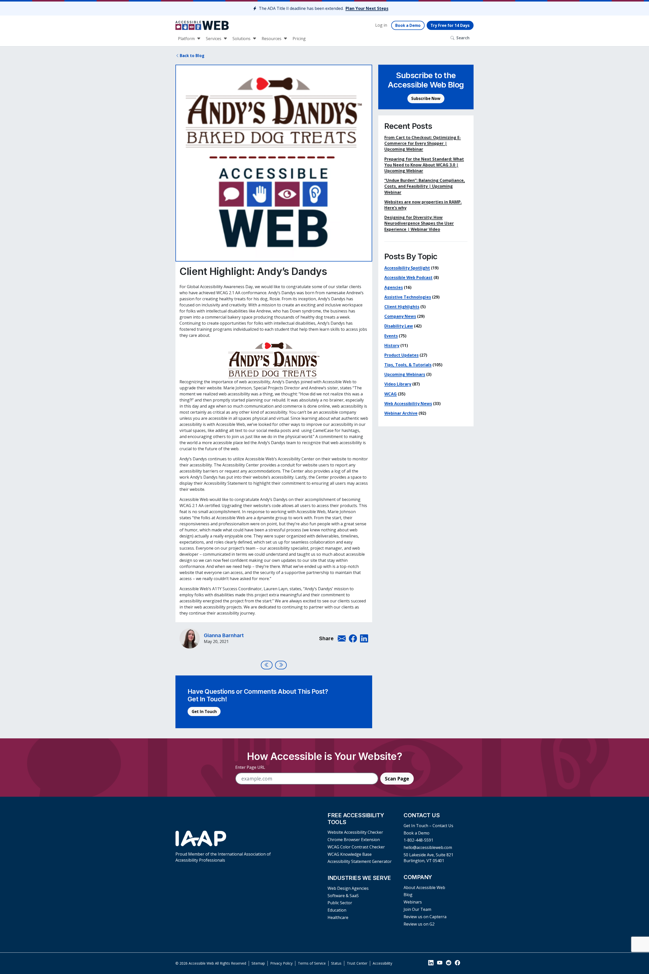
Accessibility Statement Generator (360, 861)
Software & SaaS (343, 895)
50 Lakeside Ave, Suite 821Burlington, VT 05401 (428, 857)
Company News (400, 316)
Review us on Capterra (425, 916)
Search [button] (463, 37)
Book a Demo (408, 25)
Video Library (397, 384)
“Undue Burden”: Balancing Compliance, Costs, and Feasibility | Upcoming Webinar (424, 186)
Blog (408, 894)
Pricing (299, 38)
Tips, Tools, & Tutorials (407, 365)
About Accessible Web (424, 887)
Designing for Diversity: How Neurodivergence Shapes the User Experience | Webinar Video (419, 223)
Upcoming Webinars (404, 374)
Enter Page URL (250, 767)
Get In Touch (204, 711)
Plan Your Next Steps (367, 8)
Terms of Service (312, 963)
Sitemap (258, 963)
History (391, 345)
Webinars (413, 902)
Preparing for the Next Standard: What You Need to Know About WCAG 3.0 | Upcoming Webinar (424, 164)
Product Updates (401, 355)
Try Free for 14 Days (450, 25)
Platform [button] (187, 38)
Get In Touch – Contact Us (428, 825)
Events (391, 336)
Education (337, 910)
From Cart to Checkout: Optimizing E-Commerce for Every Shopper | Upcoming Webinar (422, 143)
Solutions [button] (241, 38)
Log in (381, 25)
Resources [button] (272, 38)
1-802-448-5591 (418, 840)
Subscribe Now (425, 98)
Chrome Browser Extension (354, 839)
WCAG (390, 394)
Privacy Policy (281, 963)
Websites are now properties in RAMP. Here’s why (423, 205)
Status (336, 963)
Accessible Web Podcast (408, 277)
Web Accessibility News (408, 403)
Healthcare (338, 917)
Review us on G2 (419, 924)
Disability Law (398, 326)
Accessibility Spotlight (407, 268)
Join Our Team (417, 909)
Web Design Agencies (348, 888)
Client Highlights (401, 306)
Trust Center (357, 963)
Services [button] (214, 38)
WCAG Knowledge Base (350, 854)
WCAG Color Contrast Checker (356, 847)
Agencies (393, 287)
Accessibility (382, 963)
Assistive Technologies (407, 297)
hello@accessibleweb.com (428, 847)
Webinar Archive (401, 413)
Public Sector (340, 903)
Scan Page (397, 778)
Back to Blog (192, 55)
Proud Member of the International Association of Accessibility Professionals (223, 857)
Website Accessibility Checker (355, 832)
